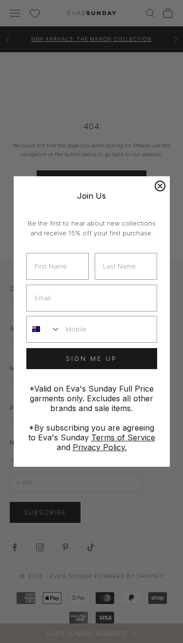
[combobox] (44, 329)
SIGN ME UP (91, 358)
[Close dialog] (160, 186)
